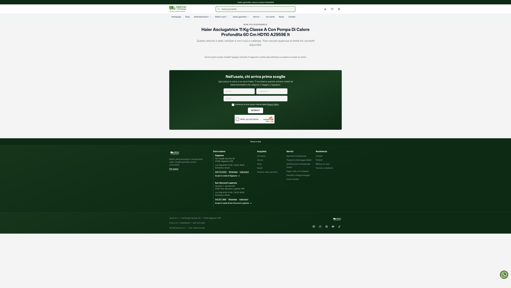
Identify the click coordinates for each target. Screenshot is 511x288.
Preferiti (319, 160)
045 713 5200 (221, 172)
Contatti (291, 17)
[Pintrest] (326, 226)
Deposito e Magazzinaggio (298, 175)
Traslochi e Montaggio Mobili (298, 160)
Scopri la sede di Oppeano (226, 176)
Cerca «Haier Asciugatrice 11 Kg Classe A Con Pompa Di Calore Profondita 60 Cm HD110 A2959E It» (255, 51)
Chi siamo (270, 17)
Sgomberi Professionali (296, 156)
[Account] (325, 9)
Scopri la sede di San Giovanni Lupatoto (232, 203)
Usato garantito (239, 17)
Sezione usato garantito (267, 172)
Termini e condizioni (324, 168)
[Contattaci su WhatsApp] (504, 274)
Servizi (256, 17)
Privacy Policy (273, 104)
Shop (187, 17)
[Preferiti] (332, 9)
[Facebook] (313, 226)
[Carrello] (339, 9)
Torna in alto (255, 141)
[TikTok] (339, 226)
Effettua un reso (322, 164)
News (281, 17)
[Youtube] (333, 226)
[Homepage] (177, 8)
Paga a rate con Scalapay (297, 171)
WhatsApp (233, 172)
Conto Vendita (292, 179)
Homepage (176, 17)
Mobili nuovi (220, 17)
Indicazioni (244, 172)
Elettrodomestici (201, 17)
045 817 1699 (220, 199)
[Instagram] (320, 226)
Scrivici (235, 57)
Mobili (259, 168)
